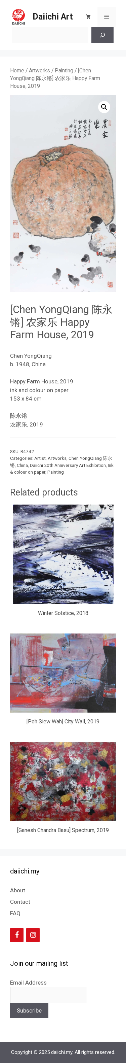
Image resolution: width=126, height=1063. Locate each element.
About (17, 890)
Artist (40, 458)
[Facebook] (17, 935)
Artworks (39, 70)
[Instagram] (33, 935)
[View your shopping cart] (88, 17)
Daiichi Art (53, 17)
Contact (20, 901)
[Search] (102, 35)
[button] (104, 107)
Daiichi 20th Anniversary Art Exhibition (68, 465)
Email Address (28, 982)
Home (17, 70)
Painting (64, 70)
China (22, 465)
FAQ (15, 913)
